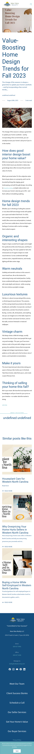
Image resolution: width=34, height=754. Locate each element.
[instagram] (13, 669)
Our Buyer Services (17, 731)
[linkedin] (24, 669)
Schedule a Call (17, 702)
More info (19, 747)
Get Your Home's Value (17, 721)
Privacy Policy (17, 740)
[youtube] (17, 669)
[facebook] (10, 669)
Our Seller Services (17, 712)
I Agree (17, 751)
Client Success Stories (17, 693)
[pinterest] (21, 669)
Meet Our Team (17, 683)
